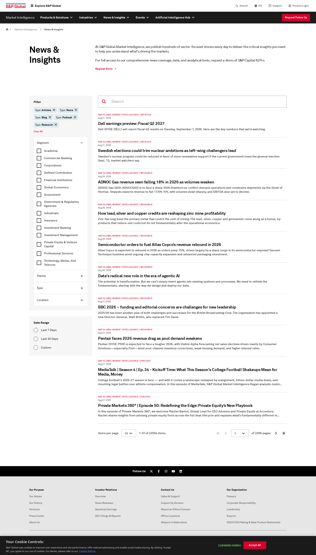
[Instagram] (166, 471)
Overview (100, 496)
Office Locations (170, 516)
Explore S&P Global (48, 6)
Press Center (36, 516)
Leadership (233, 509)
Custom (46, 347)
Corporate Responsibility (241, 503)
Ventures (34, 509)
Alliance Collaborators (174, 522)
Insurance (50, 220)
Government (52, 195)
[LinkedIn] (181, 471)
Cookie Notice (87, 551)
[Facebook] (159, 471)
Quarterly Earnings (106, 509)
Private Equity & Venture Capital (60, 244)
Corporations (52, 165)
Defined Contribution (58, 173)
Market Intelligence (25, 29)
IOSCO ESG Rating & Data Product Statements (253, 522)
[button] (53, 109)
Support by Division (172, 503)
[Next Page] (276, 433)
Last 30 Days (49, 339)
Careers (231, 496)
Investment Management (61, 235)
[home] (7, 29)
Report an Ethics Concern (175, 509)
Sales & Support (170, 496)
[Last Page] (284, 433)
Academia (51, 151)
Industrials (51, 213)
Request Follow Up (296, 17)
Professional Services (58, 253)
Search (244, 5)
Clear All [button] (38, 131)
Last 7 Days (49, 330)
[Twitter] (151, 471)
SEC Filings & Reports (108, 516)
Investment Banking (57, 228)
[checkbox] (61, 151)
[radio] (36, 330)
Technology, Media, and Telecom (60, 263)
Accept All (255, 545)
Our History (35, 503)
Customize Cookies (229, 545)
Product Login (300, 5)
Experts (231, 516)
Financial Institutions (58, 180)
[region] (158, 545)
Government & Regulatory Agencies (61, 204)
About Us (34, 522)
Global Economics (56, 187)
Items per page (108, 433)
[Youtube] (173, 471)
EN (260, 5)
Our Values (35, 496)
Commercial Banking (58, 158)
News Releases (104, 503)
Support (277, 5)
